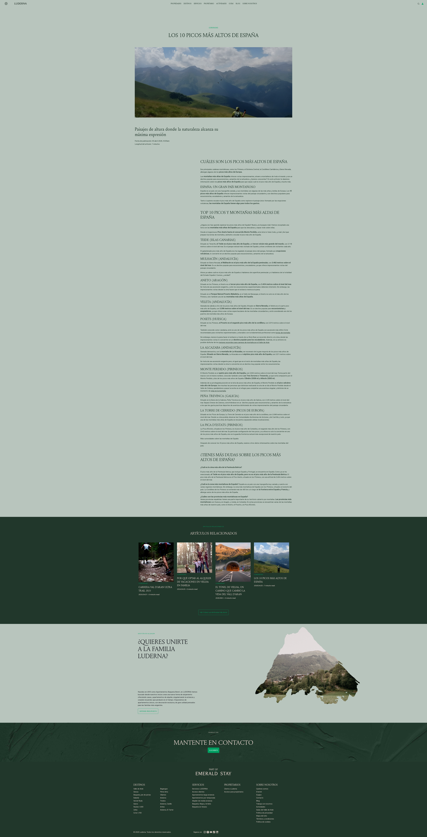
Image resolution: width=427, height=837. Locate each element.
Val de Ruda (137, 801)
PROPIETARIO (209, 3)
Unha (135, 810)
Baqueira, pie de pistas (142, 795)
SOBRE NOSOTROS (250, 3)
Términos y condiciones (265, 819)
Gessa (135, 792)
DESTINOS (187, 3)
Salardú (136, 798)
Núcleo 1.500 (138, 807)
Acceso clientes (198, 792)
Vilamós (163, 795)
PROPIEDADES (176, 3)
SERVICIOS (197, 3)
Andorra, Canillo (166, 804)
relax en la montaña (218, 391)
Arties (162, 807)
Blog (258, 801)
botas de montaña (283, 333)
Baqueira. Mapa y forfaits (201, 804)
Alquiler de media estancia (202, 801)
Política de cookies (263, 822)
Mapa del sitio (261, 816)
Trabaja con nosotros (264, 804)
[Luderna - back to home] (15, 3)
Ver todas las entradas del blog (213, 612)
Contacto (259, 798)
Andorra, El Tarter (166, 810)
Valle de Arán (138, 789)
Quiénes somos (262, 789)
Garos (135, 804)
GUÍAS (231, 3)
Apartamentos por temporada (203, 798)
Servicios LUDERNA (200, 789)
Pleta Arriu (164, 792)
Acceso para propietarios (233, 792)
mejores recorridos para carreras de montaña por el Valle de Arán (244, 343)
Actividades (260, 807)
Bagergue (164, 789)
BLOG (238, 3)
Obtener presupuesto (148, 711)
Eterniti (259, 792)
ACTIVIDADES (221, 3)
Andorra (163, 798)
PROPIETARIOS (232, 784)
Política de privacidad (264, 813)
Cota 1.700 (137, 813)
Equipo (259, 795)
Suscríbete (213, 750)
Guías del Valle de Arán (265, 810)
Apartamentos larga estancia (203, 795)
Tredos (163, 801)
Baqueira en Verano (199, 807)
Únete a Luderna (230, 789)
